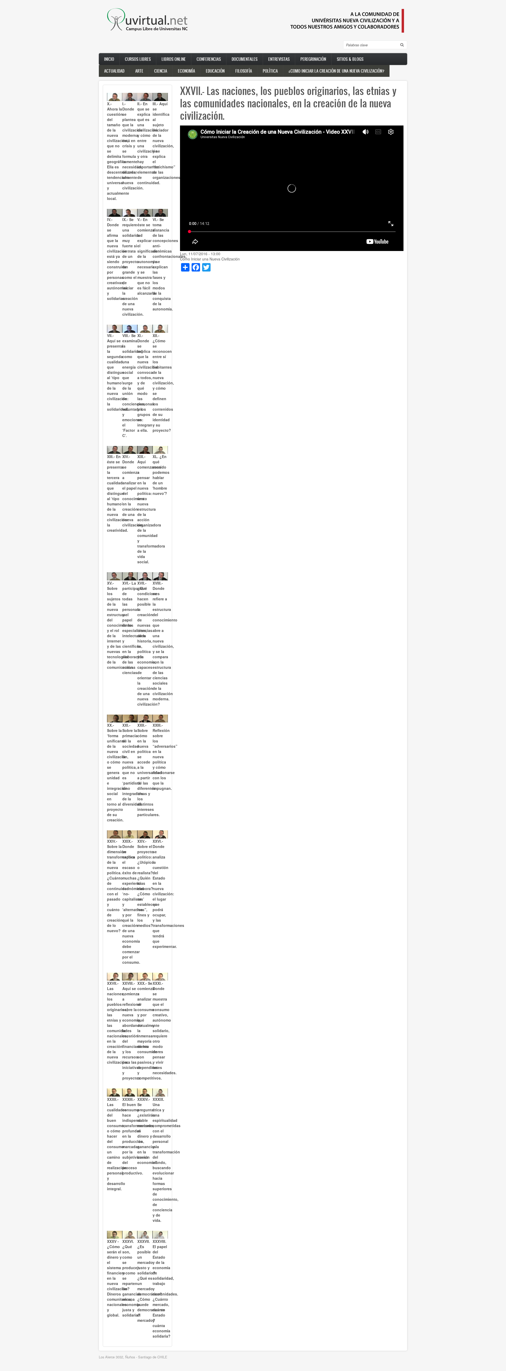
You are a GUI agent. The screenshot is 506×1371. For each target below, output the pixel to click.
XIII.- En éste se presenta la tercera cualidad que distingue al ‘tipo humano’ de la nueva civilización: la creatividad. (118, 493)
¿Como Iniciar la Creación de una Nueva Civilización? (336, 71)
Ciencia (160, 71)
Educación (215, 71)
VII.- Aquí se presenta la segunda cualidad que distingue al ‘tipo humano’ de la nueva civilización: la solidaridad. (118, 372)
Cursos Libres (138, 59)
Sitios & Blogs (350, 59)
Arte (139, 71)
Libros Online (174, 59)
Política (270, 71)
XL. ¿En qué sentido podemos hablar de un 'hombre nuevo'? (161, 475)
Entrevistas (279, 59)
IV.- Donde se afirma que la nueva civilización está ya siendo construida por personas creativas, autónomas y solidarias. (117, 259)
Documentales (244, 59)
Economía (186, 71)
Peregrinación (313, 59)
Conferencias (209, 59)
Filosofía (243, 71)
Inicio (109, 59)
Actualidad (114, 71)
